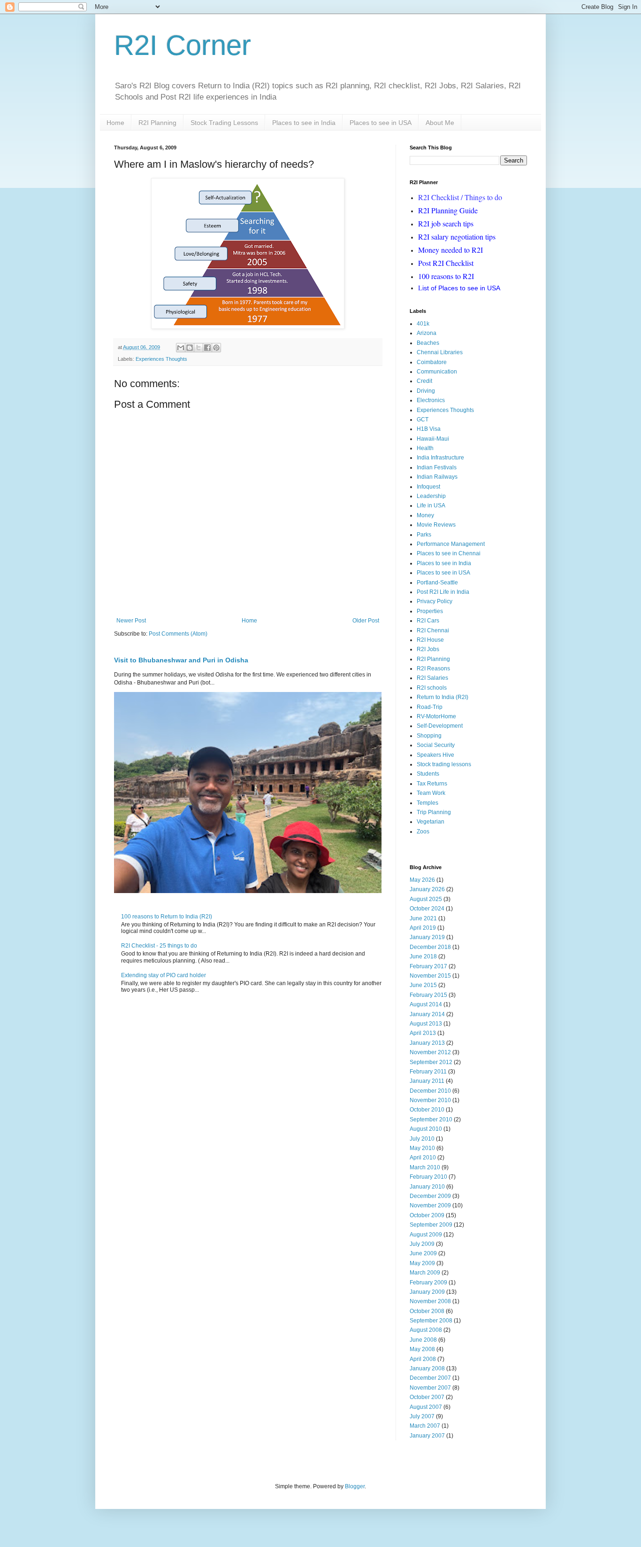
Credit (424, 381)
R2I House (430, 640)
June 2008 (423, 1340)
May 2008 (422, 1349)
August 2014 (426, 1004)
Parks (424, 534)
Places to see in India (304, 122)
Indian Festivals (437, 467)
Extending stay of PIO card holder (163, 975)
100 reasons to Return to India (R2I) (166, 916)
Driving (426, 391)
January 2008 (427, 1368)
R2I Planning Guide (448, 210)
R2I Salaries (432, 678)
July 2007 (422, 1416)
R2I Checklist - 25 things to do (159, 945)
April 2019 (423, 928)
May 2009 (422, 1263)
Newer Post (131, 620)
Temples (427, 803)
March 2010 (425, 1167)
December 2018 (430, 947)
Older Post (365, 620)
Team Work (431, 793)
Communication (437, 371)
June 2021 (423, 918)
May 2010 (422, 1148)
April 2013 (423, 1033)
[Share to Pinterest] (216, 347)
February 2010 (428, 1177)
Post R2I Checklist (445, 263)
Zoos (423, 831)
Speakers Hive (435, 755)
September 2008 (431, 1320)
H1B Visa (429, 429)
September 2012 (431, 1062)
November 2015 (430, 975)
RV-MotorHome (436, 716)
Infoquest (428, 486)
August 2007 (426, 1407)
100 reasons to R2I (446, 276)
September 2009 (431, 1224)
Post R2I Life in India (443, 592)
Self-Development (440, 726)
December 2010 (430, 1091)
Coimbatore (432, 362)
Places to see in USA (381, 122)
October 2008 (427, 1311)
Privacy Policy (434, 601)
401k (423, 323)
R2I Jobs (428, 649)
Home (115, 122)
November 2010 (430, 1100)
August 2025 (426, 899)
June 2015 (423, 985)
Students (428, 773)
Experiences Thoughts (161, 359)
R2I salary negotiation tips (457, 236)
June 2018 (423, 956)
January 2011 (427, 1081)
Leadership (431, 496)
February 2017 (428, 966)
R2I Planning (157, 122)
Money (425, 515)
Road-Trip (430, 707)
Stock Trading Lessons (224, 122)
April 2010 (423, 1157)
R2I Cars (428, 620)
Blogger (355, 1486)
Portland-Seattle (437, 582)
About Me (440, 122)
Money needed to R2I (450, 250)
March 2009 (425, 1272)
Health (425, 448)
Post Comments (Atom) (178, 633)
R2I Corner (182, 45)
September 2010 (431, 1119)
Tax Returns (432, 783)
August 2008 (426, 1330)
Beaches (428, 343)
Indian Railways (437, 477)
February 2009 (428, 1282)
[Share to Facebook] (207, 347)
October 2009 (427, 1215)
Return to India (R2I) (442, 697)
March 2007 (425, 1426)
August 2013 (426, 1023)
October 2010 (427, 1109)
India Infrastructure (440, 457)
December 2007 (430, 1378)
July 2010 (422, 1138)
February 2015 (428, 995)
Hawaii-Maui (433, 438)
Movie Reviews (436, 524)
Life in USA (431, 505)
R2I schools (432, 687)
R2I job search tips (445, 223)
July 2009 (422, 1244)
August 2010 (426, 1129)
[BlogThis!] (189, 347)
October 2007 (427, 1397)
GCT (422, 419)
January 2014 (427, 1014)
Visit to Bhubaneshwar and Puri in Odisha (181, 660)
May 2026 (422, 880)
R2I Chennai (433, 630)
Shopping (429, 735)
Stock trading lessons (444, 764)
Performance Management (451, 544)
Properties (430, 611)
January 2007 (427, 1435)
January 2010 (427, 1186)
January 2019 (427, 937)
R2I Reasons (433, 668)
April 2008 (423, 1359)
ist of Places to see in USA (459, 288)
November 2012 (430, 1052)
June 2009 (423, 1253)
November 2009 (430, 1205)
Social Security (436, 745)
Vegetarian (430, 821)
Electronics (431, 400)
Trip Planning (434, 812)
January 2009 (427, 1292)
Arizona (426, 333)
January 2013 (427, 1043)
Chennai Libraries (440, 352)
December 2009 (430, 1196)
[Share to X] (198, 347)
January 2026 (427, 889)
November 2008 (430, 1301)
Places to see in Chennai (449, 553)
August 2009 (426, 1234)
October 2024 (427, 908)
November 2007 (430, 1387)
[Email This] (180, 347)
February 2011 (428, 1071)
